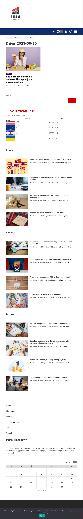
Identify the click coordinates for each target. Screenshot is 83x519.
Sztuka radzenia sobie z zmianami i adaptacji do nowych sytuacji (19, 79)
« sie (38, 490)
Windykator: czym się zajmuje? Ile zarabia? (47, 213)
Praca (8, 428)
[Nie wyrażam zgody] (80, 514)
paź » (44, 490)
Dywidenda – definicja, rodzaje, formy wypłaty (48, 360)
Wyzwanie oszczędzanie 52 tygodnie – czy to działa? (50, 277)
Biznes (8, 406)
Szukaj (8, 95)
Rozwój (9, 73)
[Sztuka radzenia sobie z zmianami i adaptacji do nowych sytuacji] (23, 59)
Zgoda (42, 516)
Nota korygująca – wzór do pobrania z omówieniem (50, 324)
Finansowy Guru (10, 86)
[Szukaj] (72, 100)
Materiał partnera (12, 422)
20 (31, 483)
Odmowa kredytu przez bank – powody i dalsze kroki (50, 259)
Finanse (9, 417)
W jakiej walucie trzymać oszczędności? (45, 294)
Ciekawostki (10, 411)
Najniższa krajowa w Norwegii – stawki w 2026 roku (50, 160)
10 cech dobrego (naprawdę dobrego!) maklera (48, 377)
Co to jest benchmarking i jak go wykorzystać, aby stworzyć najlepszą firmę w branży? (49, 342)
